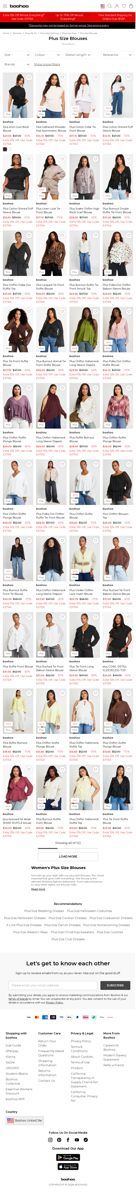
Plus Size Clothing (49, 33)
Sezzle (10, 1062)
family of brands (18, 998)
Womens (17, 33)
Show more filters (47, 64)
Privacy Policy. (55, 1002)
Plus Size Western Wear (30, 932)
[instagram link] (50, 1140)
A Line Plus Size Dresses (23, 925)
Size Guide (13, 1045)
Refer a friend (113, 1065)
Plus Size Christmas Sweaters (72, 932)
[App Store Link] (68, 1162)
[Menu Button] (5, 6)
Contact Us (46, 1080)
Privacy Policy (81, 1041)
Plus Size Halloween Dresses (25, 918)
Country (11, 1112)
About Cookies (82, 1056)
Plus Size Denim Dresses (62, 925)
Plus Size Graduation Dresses (110, 918)
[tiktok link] (86, 1140)
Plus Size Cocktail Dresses (68, 918)
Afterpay (12, 1051)
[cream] (10, 149)
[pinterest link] (59, 1140)
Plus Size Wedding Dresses (44, 911)
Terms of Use (80, 1062)
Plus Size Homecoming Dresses (106, 925)
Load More (68, 856)
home (6, 33)
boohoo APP (15, 1099)
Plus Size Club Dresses (68, 939)
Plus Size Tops (69, 33)
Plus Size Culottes (110, 932)
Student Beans (17, 1073)
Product (77, 1068)
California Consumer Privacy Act (84, 1096)
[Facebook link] (68, 1140)
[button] (102, 6)
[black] (5, 149)
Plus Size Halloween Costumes (89, 911)
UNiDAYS (12, 1068)
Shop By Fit (31, 33)
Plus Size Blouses (88, 33)
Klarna (10, 1056)
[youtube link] (77, 1140)
